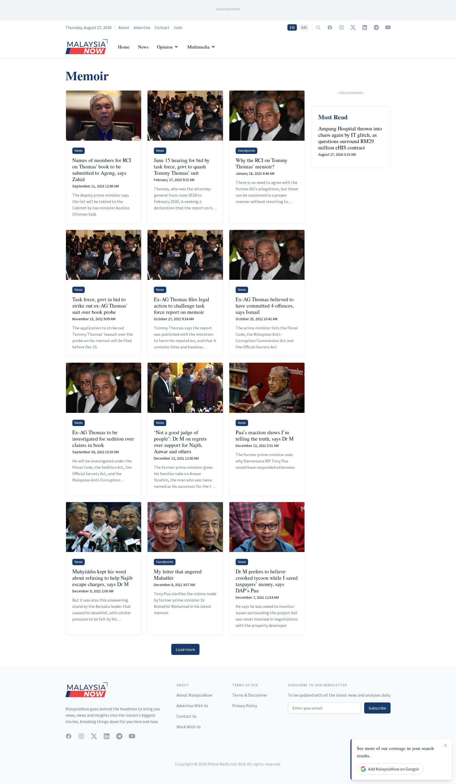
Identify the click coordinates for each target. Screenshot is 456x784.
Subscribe (377, 708)
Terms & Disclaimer (249, 695)
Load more (185, 649)
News (143, 47)
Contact (162, 27)
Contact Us (187, 716)
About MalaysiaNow (194, 695)
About (123, 27)
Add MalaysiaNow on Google (393, 769)
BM (304, 27)
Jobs (178, 27)
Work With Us (189, 726)
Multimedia (198, 47)
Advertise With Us (192, 705)
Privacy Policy (244, 705)
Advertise (142, 27)
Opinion (165, 47)
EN (292, 27)
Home (124, 47)
